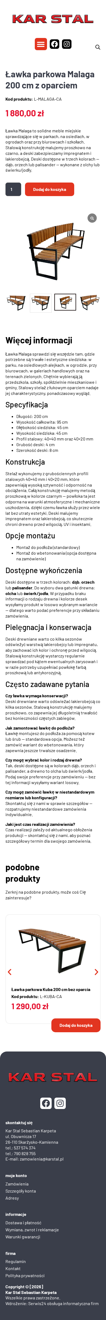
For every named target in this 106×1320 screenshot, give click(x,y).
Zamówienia (17, 1183)
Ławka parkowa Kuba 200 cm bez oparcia (50, 989)
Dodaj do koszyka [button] (76, 1025)
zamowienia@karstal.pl (42, 1158)
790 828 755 (25, 1153)
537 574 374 (25, 1147)
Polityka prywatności (25, 1275)
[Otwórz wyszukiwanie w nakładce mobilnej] (98, 47)
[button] (41, 44)
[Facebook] (54, 44)
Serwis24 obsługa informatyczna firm (63, 1303)
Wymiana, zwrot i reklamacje (32, 1229)
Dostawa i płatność (23, 1222)
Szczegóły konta (20, 1190)
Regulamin (15, 1261)
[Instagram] (66, 44)
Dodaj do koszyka (49, 189)
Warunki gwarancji (22, 1236)
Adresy (12, 1197)
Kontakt (13, 1268)
